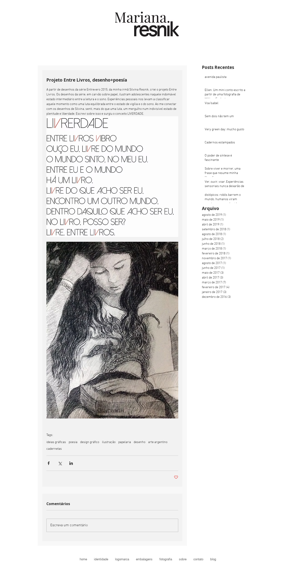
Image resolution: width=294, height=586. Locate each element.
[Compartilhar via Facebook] (48, 463)
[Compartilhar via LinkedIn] (71, 463)
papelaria (124, 442)
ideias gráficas (56, 442)
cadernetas (54, 449)
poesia (73, 442)
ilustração (109, 442)
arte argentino (157, 442)
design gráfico (89, 442)
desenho (139, 442)
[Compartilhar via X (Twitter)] (60, 463)
